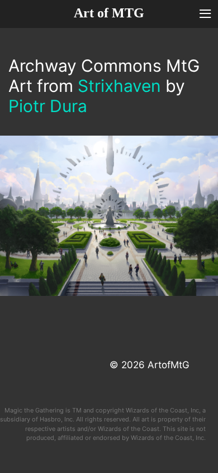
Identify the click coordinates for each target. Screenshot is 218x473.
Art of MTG (109, 13)
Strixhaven (119, 86)
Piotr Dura (47, 106)
